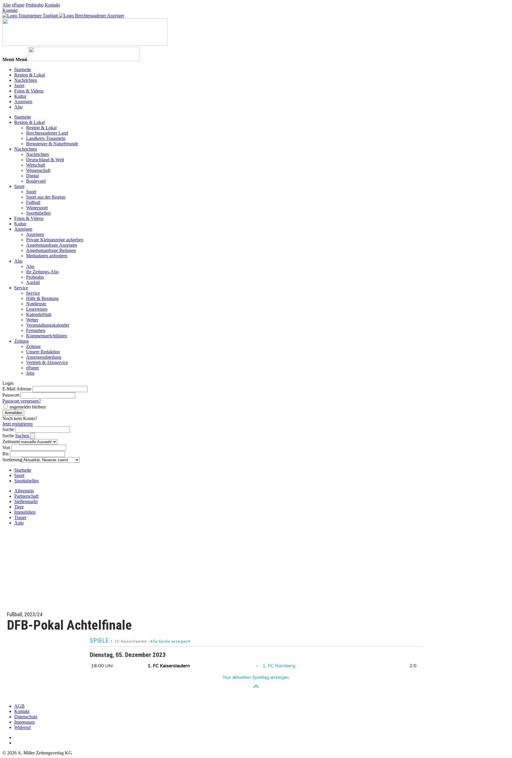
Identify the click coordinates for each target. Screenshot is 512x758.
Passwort (10, 395)
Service (21, 287)
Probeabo (35, 4)
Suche (8, 429)
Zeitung (21, 341)
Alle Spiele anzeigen (169, 641)
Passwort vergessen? (21, 400)
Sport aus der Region (45, 197)
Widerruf (22, 727)
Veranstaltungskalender (47, 325)
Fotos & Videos (29, 90)
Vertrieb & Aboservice (47, 362)
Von (6, 447)
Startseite (22, 69)
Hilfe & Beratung (42, 298)
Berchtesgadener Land (47, 132)
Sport (19, 85)
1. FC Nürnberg (279, 666)
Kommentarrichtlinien (46, 335)
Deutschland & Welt (45, 159)
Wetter (32, 319)
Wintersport (37, 207)
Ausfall (33, 282)
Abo (6, 4)
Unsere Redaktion (43, 351)
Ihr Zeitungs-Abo (42, 271)
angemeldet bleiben (27, 406)
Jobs (30, 373)
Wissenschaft (38, 170)
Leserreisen (36, 309)
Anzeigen (23, 101)
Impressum (24, 722)
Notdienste (36, 303)
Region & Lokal (29, 74)
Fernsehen (35, 330)
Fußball (33, 202)
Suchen (22, 435)
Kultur (20, 96)
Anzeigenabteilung (43, 357)
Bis (5, 453)
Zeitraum (10, 441)
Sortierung (12, 459)
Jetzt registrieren (17, 423)
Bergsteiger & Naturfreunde (52, 143)
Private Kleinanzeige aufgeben (54, 239)
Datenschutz (25, 716)
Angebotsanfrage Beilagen (51, 250)
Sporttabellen (38, 213)
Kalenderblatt (38, 314)
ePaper (18, 4)
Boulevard (36, 180)
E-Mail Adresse (16, 388)
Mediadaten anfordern (46, 255)
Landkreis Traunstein (45, 138)
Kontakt (52, 4)
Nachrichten (25, 80)
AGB (19, 705)
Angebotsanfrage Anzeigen (51, 245)
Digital (32, 175)
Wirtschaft (35, 164)
